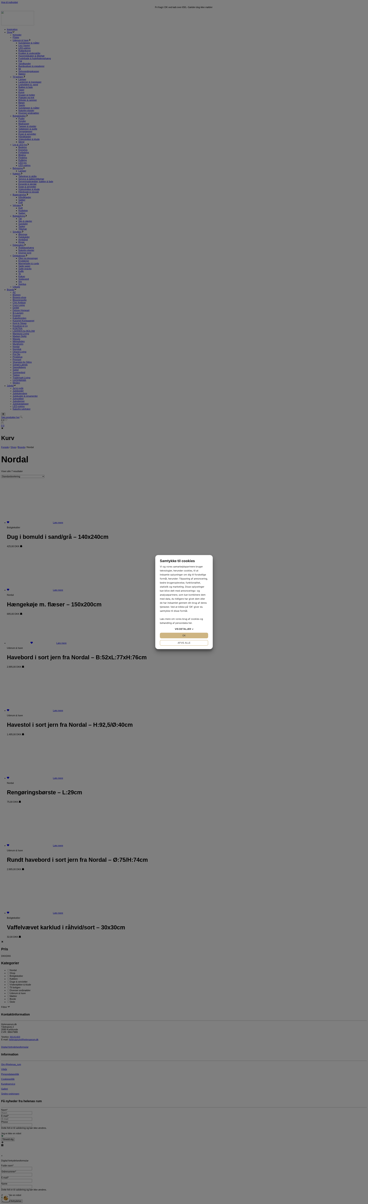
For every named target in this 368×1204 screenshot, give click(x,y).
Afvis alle (184, 642)
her (190, 622)
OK (184, 635)
